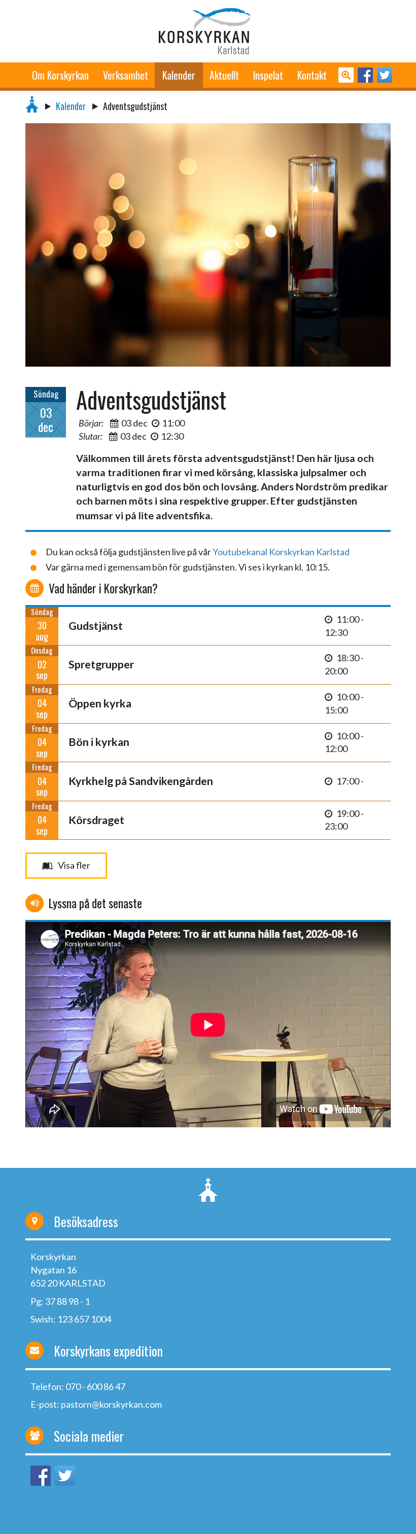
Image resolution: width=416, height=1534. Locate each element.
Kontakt (312, 75)
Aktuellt (224, 75)
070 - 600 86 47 (95, 1386)
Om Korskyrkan (60, 75)
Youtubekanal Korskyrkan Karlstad (281, 551)
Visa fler (74, 865)
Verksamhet (125, 75)
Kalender (178, 75)
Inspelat (268, 75)
